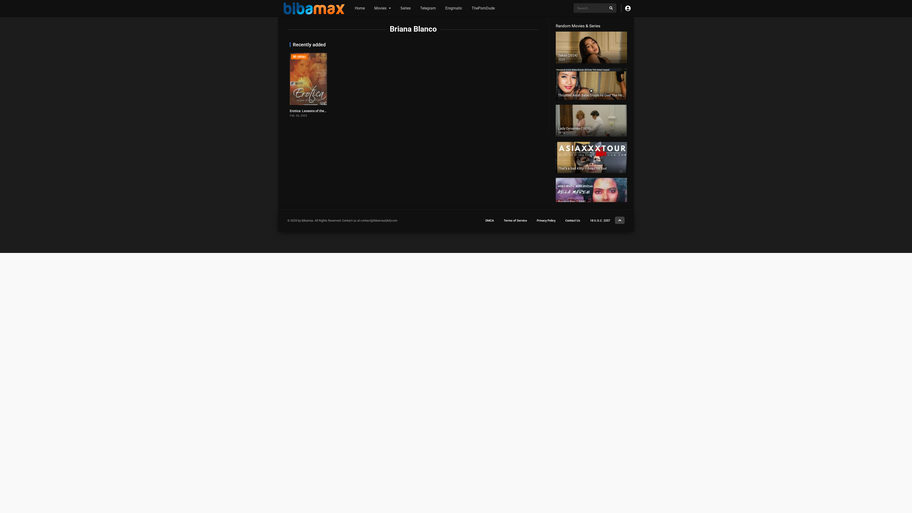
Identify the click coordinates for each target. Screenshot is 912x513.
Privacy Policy (546, 220)
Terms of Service (515, 220)
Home (360, 8)
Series (405, 8)
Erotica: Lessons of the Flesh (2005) (317, 111)
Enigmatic (453, 8)
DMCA (489, 220)
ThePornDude (483, 8)
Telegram (428, 8)
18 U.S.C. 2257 (600, 220)
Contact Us (572, 220)
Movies (380, 8)
